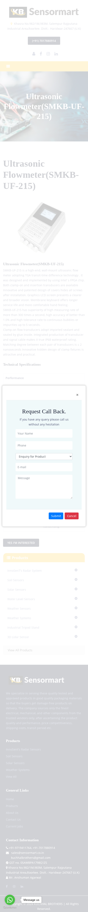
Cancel (71, 516)
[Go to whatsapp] (10, 900)
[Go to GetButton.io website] (9, 907)
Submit (56, 516)
